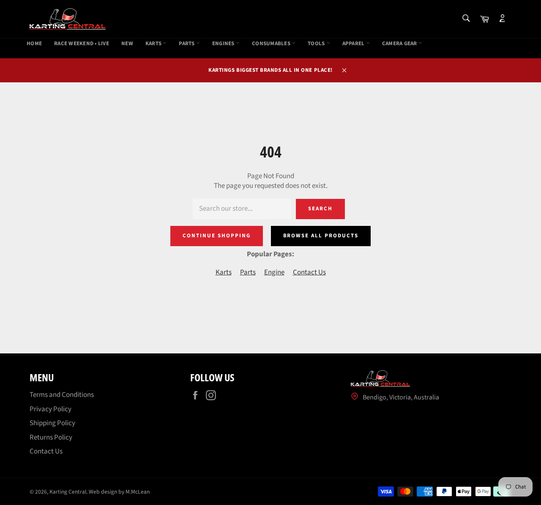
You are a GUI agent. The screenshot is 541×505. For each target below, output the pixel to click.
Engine (274, 272)
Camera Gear (400, 43)
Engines (224, 43)
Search (320, 208)
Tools (317, 43)
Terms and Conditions (62, 395)
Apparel (354, 43)
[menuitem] (34, 44)
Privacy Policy (50, 409)
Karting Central (67, 492)
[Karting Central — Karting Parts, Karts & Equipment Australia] (68, 19)
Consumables (272, 43)
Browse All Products (320, 235)
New (127, 43)
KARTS (154, 43)
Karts (224, 272)
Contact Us (309, 272)
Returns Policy (51, 437)
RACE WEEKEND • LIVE (81, 43)
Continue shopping (216, 235)
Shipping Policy (52, 423)
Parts (187, 43)
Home (34, 43)
